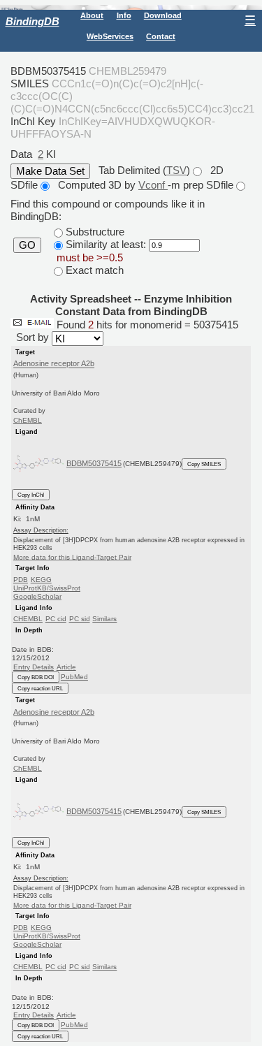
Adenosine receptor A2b (53, 364)
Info (124, 15)
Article (66, 667)
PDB (20, 579)
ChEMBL (27, 420)
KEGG (41, 579)
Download (163, 15)
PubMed (74, 677)
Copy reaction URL (40, 688)
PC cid (55, 619)
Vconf (153, 185)
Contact (160, 36)
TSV (176, 170)
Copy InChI (30, 494)
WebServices (110, 36)
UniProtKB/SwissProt (46, 588)
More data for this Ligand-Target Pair (72, 556)
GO (27, 245)
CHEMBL (28, 619)
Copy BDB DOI (35, 677)
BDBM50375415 (94, 463)
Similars (104, 619)
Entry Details (33, 667)
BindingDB (32, 21)
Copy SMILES (204, 463)
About (91, 15)
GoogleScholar (37, 596)
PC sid (79, 619)
